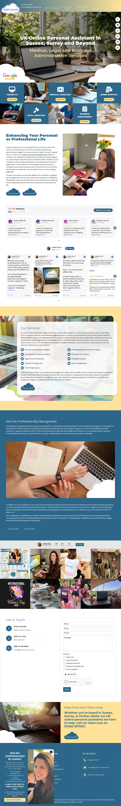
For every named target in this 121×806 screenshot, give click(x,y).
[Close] (51, 751)
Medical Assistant (73, 663)
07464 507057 (27, 4)
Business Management (75, 666)
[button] (56, 6)
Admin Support (72, 669)
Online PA (70, 657)
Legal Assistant (72, 660)
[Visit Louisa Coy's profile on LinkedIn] (9, 256)
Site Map (80, 802)
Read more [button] (12, 235)
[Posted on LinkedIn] (29, 257)
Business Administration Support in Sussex (60, 802)
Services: (66, 654)
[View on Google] (10, 221)
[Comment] (11, 295)
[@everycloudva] (39, 545)
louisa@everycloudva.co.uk (31, 7)
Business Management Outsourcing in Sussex (77, 800)
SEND (67, 689)
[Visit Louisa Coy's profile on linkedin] (48, 248)
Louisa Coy (56, 247)
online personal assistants (33, 155)
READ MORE (12, 99)
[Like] (8, 295)
